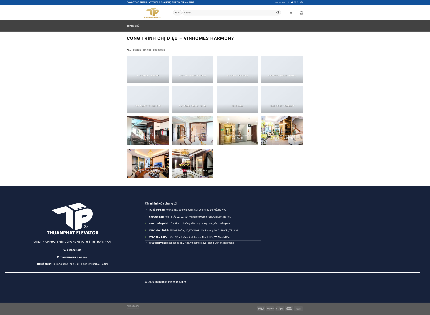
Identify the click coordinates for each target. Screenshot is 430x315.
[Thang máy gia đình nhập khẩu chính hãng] (154, 12)
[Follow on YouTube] (301, 2)
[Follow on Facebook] (289, 2)
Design (137, 50)
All (129, 50)
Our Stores (280, 2)
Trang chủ (133, 26)
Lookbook (159, 50)
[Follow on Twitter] (292, 2)
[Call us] (298, 2)
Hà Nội (147, 50)
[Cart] (301, 12)
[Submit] (278, 13)
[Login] (291, 12)
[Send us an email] (295, 2)
